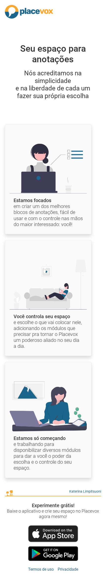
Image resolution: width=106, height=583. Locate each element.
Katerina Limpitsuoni (85, 491)
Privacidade (68, 569)
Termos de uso (41, 569)
